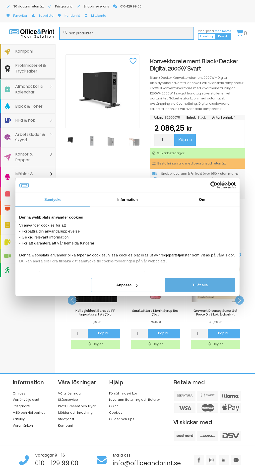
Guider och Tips (121, 419)
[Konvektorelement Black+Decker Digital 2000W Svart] (102, 91)
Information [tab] (127, 199)
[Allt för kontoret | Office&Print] (31, 33)
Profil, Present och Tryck (77, 406)
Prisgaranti (21, 406)
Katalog (19, 419)
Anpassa (123, 285)
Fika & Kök (25, 120)
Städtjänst (66, 419)
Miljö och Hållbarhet (29, 412)
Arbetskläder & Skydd (30, 137)
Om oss (19, 393)
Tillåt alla (200, 285)
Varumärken (23, 425)
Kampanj (24, 51)
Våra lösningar (70, 393)
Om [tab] (202, 199)
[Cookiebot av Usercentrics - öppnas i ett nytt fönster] (214, 185)
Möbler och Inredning (75, 412)
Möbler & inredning (24, 176)
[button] (133, 60)
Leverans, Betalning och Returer (134, 399)
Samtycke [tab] (53, 199)
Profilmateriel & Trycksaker (30, 68)
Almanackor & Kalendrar (29, 89)
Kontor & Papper (24, 157)
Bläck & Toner (29, 106)
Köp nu (185, 140)
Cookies (115, 412)
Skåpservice (68, 399)
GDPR (113, 406)
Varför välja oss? (26, 399)
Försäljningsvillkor (123, 393)
